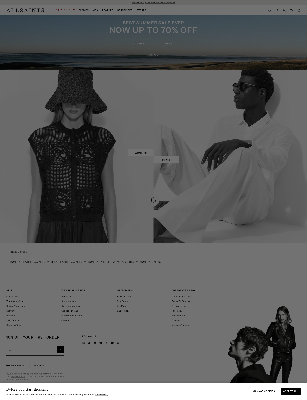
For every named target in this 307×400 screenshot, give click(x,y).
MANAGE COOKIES (264, 391)
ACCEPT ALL (290, 391)
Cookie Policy (101, 394)
